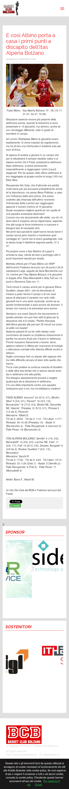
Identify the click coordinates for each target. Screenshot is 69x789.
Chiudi (38, 784)
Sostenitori (18, 626)
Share (16, 505)
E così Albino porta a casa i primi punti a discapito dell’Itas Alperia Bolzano (30, 44)
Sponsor (14, 532)
